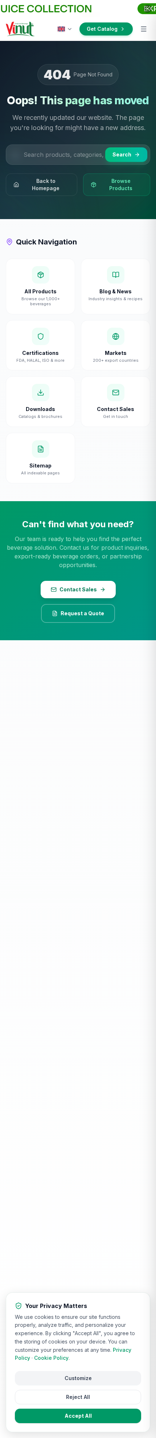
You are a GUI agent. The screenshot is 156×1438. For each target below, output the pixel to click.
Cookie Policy (51, 1358)
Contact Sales (78, 589)
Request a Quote (82, 613)
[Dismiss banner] (148, 9)
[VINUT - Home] (20, 29)
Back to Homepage (45, 184)
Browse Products (120, 184)
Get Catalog (102, 29)
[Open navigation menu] (143, 28)
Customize (78, 1378)
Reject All (78, 1397)
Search (121, 154)
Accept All (78, 1416)
